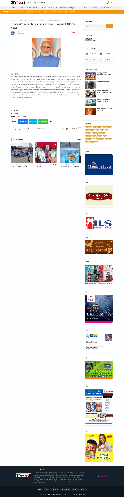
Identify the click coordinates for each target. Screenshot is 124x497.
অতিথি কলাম (62, 7)
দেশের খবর (35, 7)
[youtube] (102, 476)
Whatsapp (44, 121)
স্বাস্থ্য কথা (86, 7)
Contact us (55, 489)
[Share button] (51, 121)
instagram (107, 59)
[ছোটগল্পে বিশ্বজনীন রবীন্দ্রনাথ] (90, 85)
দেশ (106, 130)
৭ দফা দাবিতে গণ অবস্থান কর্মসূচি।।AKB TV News (46, 165)
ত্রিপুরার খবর (28, 7)
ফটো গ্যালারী (88, 136)
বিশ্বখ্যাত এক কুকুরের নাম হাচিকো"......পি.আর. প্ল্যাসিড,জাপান (104, 91)
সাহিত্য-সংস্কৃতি (70, 7)
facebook (93, 53)
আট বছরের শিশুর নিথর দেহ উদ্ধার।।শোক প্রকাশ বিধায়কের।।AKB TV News (70, 165)
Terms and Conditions (79, 489)
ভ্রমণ (105, 136)
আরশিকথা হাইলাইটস (52, 7)
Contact (42, 2)
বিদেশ (94, 136)
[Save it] (73, 33)
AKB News (20, 7)
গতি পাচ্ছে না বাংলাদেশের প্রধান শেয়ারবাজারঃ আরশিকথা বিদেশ (103, 100)
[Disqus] (46, 197)
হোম (12, 20)
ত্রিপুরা (102, 130)
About (35, 2)
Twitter (34, 121)
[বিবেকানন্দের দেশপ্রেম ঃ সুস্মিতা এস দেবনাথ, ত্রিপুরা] (90, 111)
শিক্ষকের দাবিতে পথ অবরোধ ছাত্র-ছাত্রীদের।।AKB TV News (20, 165)
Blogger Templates (54, 494)
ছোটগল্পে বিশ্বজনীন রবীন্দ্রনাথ (103, 81)
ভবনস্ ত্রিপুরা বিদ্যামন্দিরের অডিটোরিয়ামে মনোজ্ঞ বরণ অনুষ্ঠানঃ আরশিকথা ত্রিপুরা (104, 73)
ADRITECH (81, 494)
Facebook (24, 121)
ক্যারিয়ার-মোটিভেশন (103, 7)
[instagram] (108, 476)
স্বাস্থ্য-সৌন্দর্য (108, 139)
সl (86, 142)
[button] (111, 3)
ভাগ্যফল (99, 136)
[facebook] (99, 476)
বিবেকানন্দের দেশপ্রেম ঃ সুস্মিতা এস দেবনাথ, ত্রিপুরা (104, 109)
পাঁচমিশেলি (94, 133)
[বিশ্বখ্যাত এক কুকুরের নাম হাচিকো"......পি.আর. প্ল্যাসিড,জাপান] (90, 93)
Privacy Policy (66, 489)
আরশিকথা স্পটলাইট (97, 127)
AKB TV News (18, 20)
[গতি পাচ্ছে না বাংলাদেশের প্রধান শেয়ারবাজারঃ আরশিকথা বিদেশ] (90, 102)
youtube (107, 53)
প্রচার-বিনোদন (79, 7)
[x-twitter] (105, 476)
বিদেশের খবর (43, 7)
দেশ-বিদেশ (88, 133)
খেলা (97, 130)
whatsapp (93, 59)
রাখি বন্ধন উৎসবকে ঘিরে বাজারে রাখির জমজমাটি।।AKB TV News (46, 11)
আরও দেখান (78, 139)
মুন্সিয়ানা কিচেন (94, 7)
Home (29, 2)
